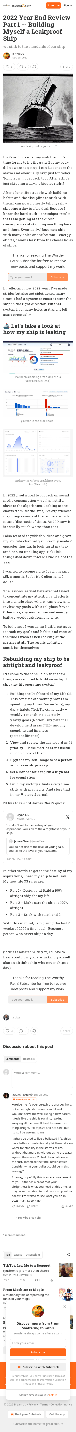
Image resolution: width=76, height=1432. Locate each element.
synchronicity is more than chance (26, 1270)
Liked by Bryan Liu (25, 1099)
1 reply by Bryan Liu (28, 1217)
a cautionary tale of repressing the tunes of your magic (26, 1297)
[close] (65, 1306)
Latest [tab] (18, 1254)
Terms (44, 1404)
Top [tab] (7, 1254)
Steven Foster (21, 1095)
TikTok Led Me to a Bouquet (26, 1265)
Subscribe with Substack (41, 1367)
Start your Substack (27, 1414)
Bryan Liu (18, 53)
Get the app (57, 1414)
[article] (38, 1273)
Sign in (68, 5)
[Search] (69, 1255)
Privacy (33, 1404)
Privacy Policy (44, 1383)
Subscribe (53, 5)
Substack (19, 1424)
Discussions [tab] (33, 1254)
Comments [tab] (12, 1059)
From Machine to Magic (23, 1289)
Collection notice (61, 1404)
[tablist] (20, 1059)
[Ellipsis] (71, 1094)
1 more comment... (15, 1235)
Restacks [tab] (28, 1059)
